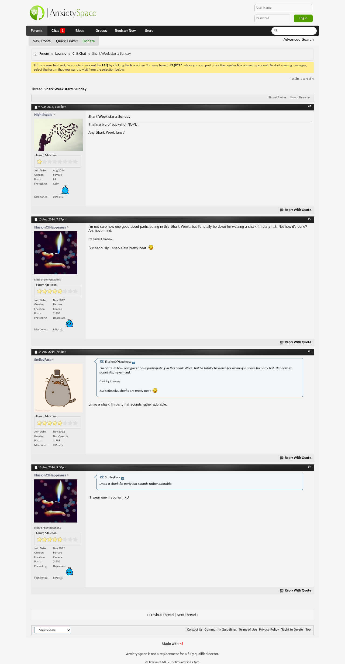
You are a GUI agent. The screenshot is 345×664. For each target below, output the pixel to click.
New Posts (42, 41)
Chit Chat (79, 54)
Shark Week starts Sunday (65, 89)
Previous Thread (161, 615)
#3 (309, 351)
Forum (44, 54)
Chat (57, 31)
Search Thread (298, 97)
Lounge (60, 54)
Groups (101, 31)
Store (149, 31)
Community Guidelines (221, 629)
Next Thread (186, 615)
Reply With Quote (298, 210)
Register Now (125, 31)
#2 (309, 219)
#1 (309, 106)
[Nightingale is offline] (58, 136)
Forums (37, 31)
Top (308, 629)
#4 (309, 467)
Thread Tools (276, 97)
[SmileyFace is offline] (58, 389)
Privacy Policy (269, 629)
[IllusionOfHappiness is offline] (58, 254)
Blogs (79, 31)
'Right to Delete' (292, 629)
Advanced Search (299, 39)
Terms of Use (248, 629)
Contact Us (194, 629)
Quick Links (66, 41)
